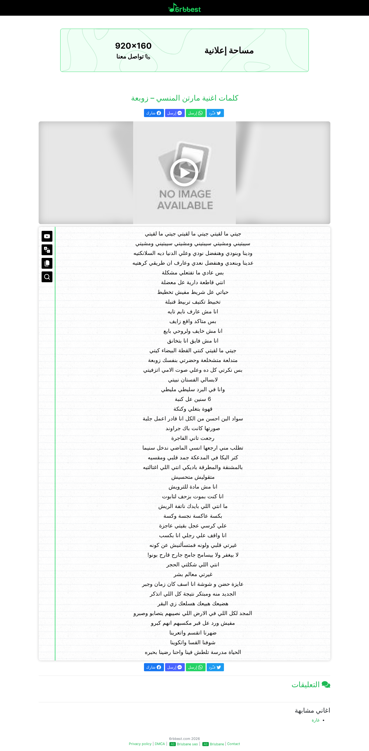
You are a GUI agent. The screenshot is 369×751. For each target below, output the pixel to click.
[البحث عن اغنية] (47, 276)
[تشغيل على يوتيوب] (47, 236)
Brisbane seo (187, 744)
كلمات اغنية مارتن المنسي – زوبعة (184, 97)
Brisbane (217, 744)
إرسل (172, 113)
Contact (233, 744)
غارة (316, 720)
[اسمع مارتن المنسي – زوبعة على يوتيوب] (184, 172)
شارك (151, 113)
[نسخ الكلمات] (47, 263)
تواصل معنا (130, 56)
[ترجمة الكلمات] (47, 249)
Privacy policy (140, 744)
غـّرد (213, 113)
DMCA (160, 744)
